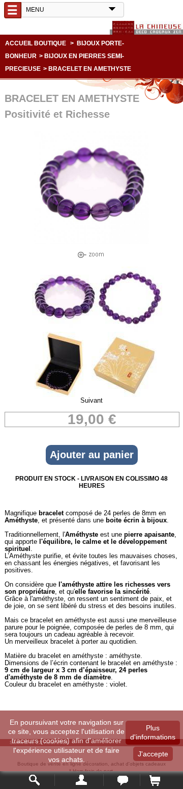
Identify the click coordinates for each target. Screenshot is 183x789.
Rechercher (34, 780)
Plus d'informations (152, 732)
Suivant (91, 400)
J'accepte (153, 754)
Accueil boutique (35, 43)
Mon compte (79, 780)
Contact (122, 780)
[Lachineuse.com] (146, 28)
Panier (154, 780)
